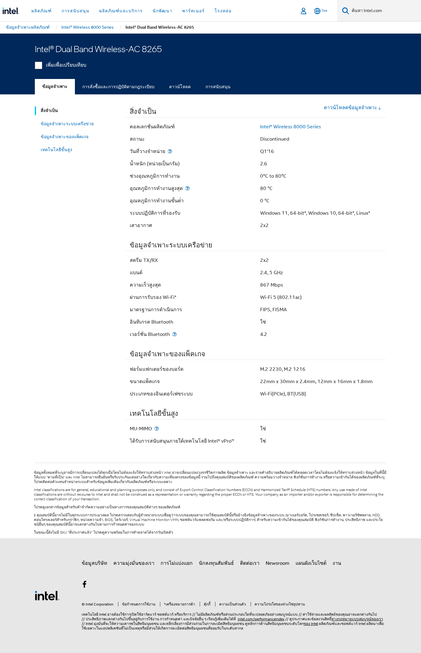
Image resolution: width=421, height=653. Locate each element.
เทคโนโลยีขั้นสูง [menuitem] (56, 149)
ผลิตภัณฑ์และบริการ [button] (121, 11)
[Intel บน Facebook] (84, 585)
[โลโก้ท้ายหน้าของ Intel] (47, 595)
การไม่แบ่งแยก (177, 563)
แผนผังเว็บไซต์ (311, 563)
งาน (337, 563)
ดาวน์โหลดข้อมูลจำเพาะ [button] (350, 108)
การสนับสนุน (218, 86)
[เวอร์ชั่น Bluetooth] (174, 334)
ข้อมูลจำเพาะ (54, 86)
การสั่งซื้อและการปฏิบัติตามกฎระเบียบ (118, 86)
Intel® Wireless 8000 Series (290, 127)
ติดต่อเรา (250, 563)
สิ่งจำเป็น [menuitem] (49, 111)
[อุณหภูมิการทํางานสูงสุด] (187, 188)
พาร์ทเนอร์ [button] (193, 11)
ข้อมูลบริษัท (94, 563)
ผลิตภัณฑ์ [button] (41, 11)
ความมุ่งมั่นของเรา (133, 563)
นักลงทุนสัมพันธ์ (216, 563)
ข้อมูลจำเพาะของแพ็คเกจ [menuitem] (64, 136)
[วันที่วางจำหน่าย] (169, 151)
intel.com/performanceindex (261, 619)
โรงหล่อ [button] (223, 11)
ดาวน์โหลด (180, 86)
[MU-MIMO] (156, 428)
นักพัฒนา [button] (162, 11)
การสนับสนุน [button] (75, 11)
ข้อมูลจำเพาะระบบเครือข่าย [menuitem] (67, 123)
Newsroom (277, 563)
